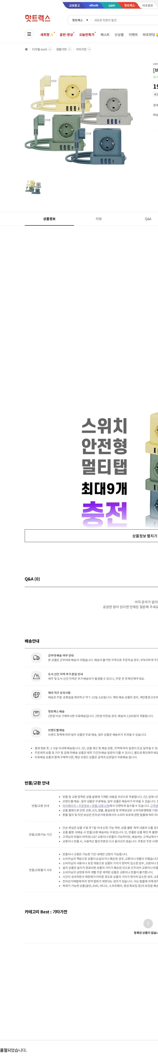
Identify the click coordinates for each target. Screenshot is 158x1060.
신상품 (119, 34)
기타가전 (81, 49)
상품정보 (49, 218)
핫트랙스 (77, 20)
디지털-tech (39, 49)
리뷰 (99, 218)
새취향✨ (46, 34)
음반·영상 (66, 34)
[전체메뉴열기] (29, 34)
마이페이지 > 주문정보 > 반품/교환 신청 (86, 806)
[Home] (26, 49)
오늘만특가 (86, 34)
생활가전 (61, 49)
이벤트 (133, 34)
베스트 (105, 34)
